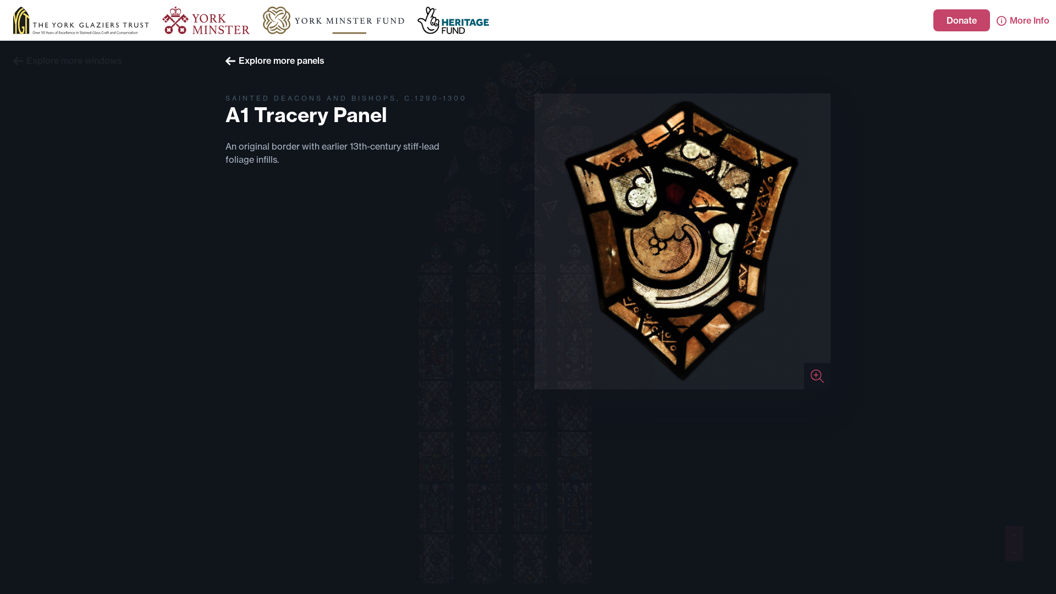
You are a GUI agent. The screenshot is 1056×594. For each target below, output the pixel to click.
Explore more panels (281, 60)
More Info (1029, 20)
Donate (962, 20)
